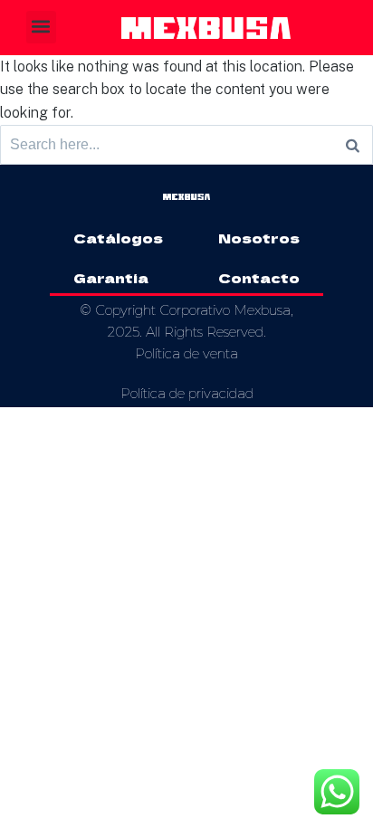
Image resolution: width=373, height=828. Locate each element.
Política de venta (186, 353)
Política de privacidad (186, 393)
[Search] (352, 145)
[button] (41, 27)
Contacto (259, 277)
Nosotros (259, 237)
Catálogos (118, 237)
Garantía (110, 277)
